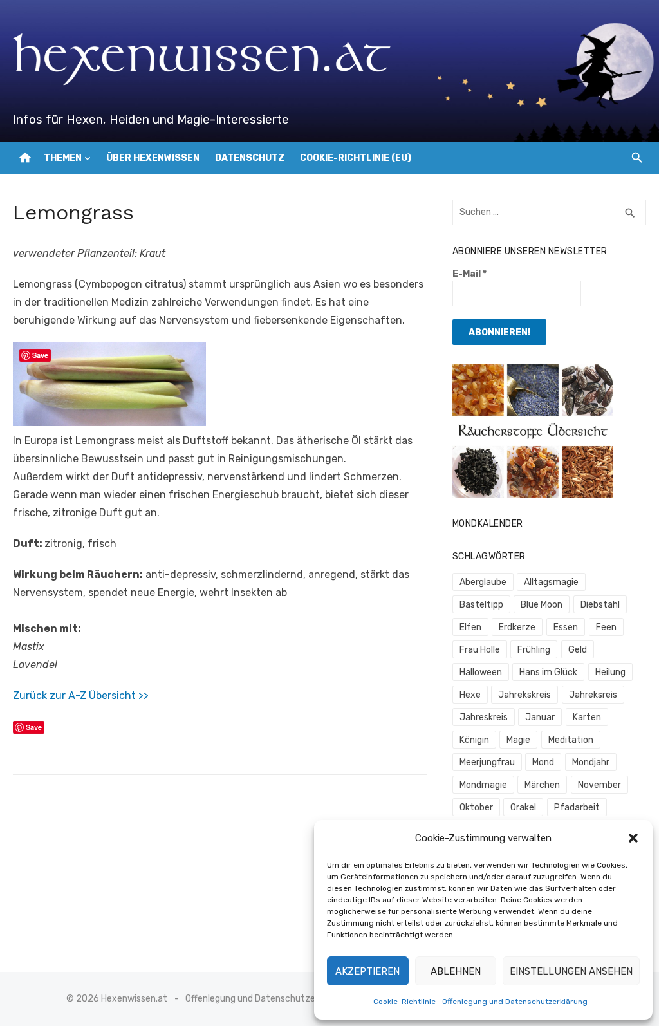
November (599, 784)
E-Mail (469, 273)
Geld (577, 649)
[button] (633, 838)
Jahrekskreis (524, 694)
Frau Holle (479, 649)
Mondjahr (590, 762)
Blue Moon (541, 604)
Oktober (476, 807)
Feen (606, 627)
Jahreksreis (593, 694)
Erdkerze (517, 627)
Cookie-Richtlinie (404, 1001)
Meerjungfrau (487, 762)
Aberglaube (482, 582)
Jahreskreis (483, 717)
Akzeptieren (367, 971)
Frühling (533, 649)
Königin (474, 739)
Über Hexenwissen (153, 158)
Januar (540, 717)
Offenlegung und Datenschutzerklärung (515, 1001)
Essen (565, 627)
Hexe (470, 694)
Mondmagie (483, 784)
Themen (63, 158)
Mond (543, 762)
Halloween (480, 672)
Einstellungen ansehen (571, 971)
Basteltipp (481, 604)
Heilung (610, 672)
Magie (518, 739)
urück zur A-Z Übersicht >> (84, 695)
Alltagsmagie (551, 582)
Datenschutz (249, 158)
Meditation (570, 739)
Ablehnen (456, 971)
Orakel (523, 807)
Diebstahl (600, 604)
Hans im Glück (548, 672)
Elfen (470, 627)
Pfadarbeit (577, 807)
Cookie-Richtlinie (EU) (355, 158)
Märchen (542, 784)
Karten (587, 717)
